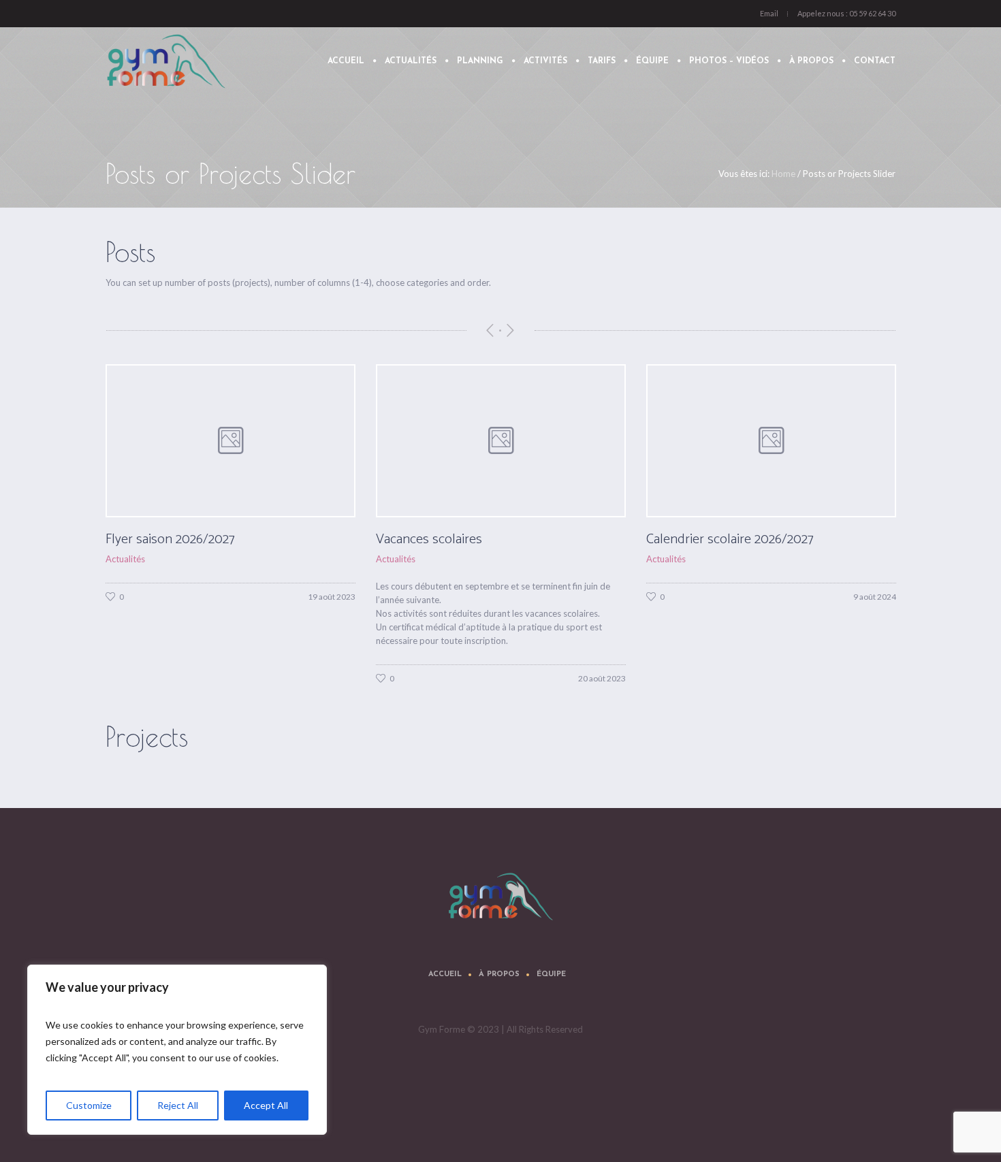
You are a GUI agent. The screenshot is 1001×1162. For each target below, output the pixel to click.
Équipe (551, 974)
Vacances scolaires (159, 539)
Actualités (125, 558)
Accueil (445, 974)
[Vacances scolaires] (230, 440)
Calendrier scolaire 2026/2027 (459, 539)
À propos (499, 974)
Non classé (667, 558)
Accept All (266, 1105)
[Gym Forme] (500, 896)
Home (783, 173)
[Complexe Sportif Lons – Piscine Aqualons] (771, 440)
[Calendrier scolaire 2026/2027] (501, 440)
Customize (89, 1105)
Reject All (177, 1105)
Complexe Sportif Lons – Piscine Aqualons (764, 539)
